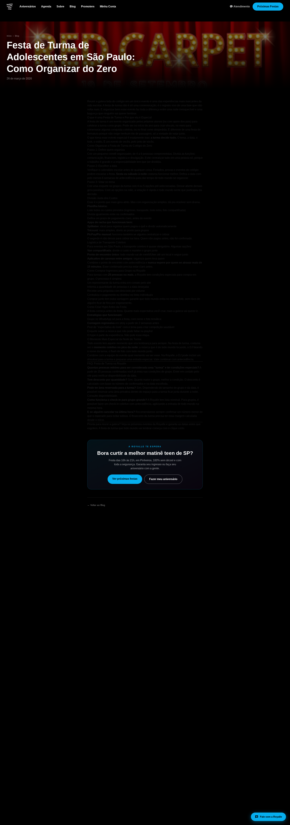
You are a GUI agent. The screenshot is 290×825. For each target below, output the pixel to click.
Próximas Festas (268, 6)
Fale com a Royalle (271, 816)
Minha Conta (108, 6)
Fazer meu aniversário (163, 479)
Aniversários (27, 6)
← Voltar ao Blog (96, 505)
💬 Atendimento (240, 6)
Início (9, 36)
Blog (73, 6)
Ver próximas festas (124, 478)
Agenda (46, 6)
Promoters (87, 6)
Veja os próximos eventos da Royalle (143, 424)
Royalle (141, 274)
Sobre (60, 6)
